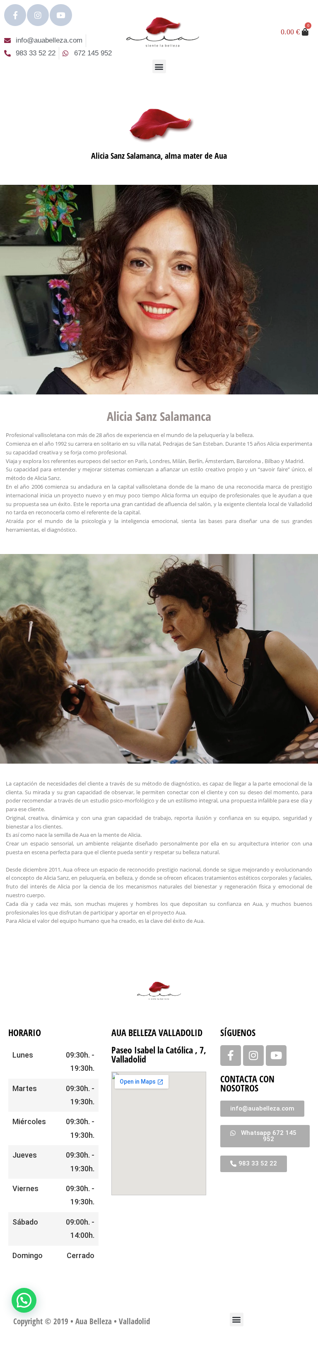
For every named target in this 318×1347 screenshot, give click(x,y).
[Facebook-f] (15, 15)
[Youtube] (61, 15)
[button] (159, 66)
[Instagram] (38, 15)
